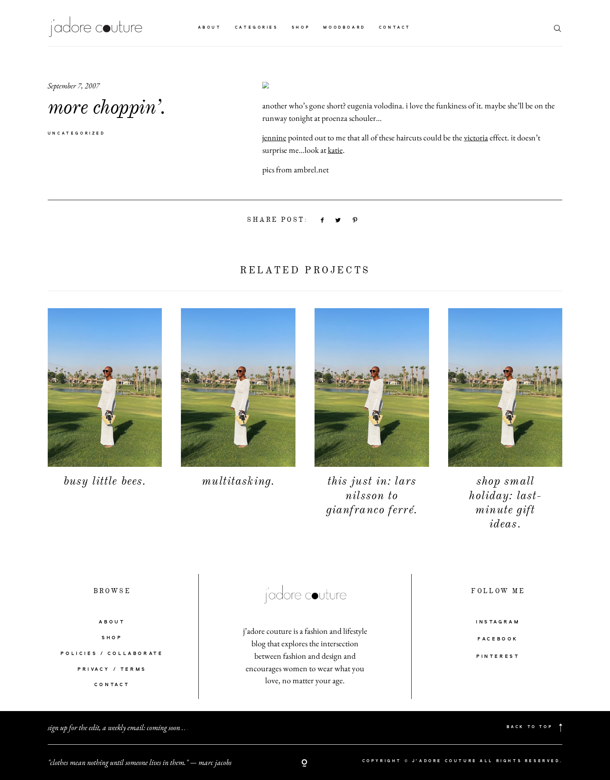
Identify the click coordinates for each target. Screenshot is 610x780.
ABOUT (112, 622)
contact (395, 27)
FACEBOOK (498, 639)
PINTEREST (498, 657)
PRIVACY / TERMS (112, 669)
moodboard (344, 27)
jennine (274, 137)
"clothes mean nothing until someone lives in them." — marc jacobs (140, 762)
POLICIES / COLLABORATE (112, 654)
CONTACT (112, 685)
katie (335, 150)
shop (301, 27)
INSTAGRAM (498, 622)
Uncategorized (76, 133)
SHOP (112, 638)
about (210, 27)
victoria (476, 137)
